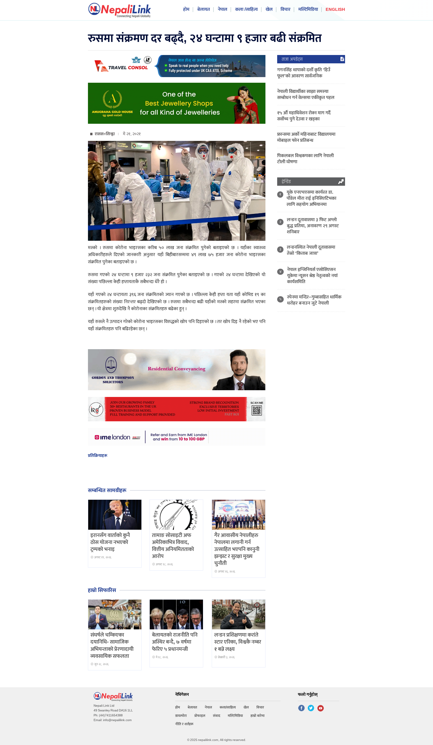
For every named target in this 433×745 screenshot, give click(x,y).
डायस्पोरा (181, 716)
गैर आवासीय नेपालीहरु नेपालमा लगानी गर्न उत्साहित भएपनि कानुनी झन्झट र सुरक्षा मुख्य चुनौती (236, 549)
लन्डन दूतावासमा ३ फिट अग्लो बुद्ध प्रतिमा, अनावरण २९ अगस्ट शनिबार (313, 226)
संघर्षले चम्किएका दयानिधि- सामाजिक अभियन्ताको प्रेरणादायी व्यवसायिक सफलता (112, 645)
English (335, 10)
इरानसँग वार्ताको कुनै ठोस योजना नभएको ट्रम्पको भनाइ (110, 542)
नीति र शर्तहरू (184, 724)
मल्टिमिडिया (308, 9)
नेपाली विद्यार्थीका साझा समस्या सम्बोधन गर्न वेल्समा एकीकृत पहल (305, 94)
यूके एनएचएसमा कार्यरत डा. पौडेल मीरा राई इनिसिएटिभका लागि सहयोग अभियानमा (311, 198)
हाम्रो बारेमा (258, 716)
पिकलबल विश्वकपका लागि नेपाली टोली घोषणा (305, 159)
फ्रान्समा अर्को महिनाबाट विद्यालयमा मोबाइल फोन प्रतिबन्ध (306, 137)
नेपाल (222, 9)
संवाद (216, 716)
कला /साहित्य (246, 9)
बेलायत (203, 9)
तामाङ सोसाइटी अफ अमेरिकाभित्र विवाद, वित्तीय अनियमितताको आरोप (173, 546)
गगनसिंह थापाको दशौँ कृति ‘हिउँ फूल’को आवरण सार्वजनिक (303, 73)
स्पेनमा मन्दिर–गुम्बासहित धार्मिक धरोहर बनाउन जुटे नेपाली (314, 300)
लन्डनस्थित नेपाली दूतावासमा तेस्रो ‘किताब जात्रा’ (311, 250)
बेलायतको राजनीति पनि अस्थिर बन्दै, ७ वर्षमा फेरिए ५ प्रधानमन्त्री (175, 641)
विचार (285, 9)
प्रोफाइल (199, 716)
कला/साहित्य (228, 707)
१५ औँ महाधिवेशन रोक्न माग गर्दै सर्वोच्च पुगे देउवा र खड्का (304, 116)
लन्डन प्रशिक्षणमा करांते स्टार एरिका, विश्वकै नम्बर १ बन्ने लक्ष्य (237, 641)
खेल (269, 9)
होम (186, 9)
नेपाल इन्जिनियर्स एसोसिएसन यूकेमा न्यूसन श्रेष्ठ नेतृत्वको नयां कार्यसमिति (312, 276)
